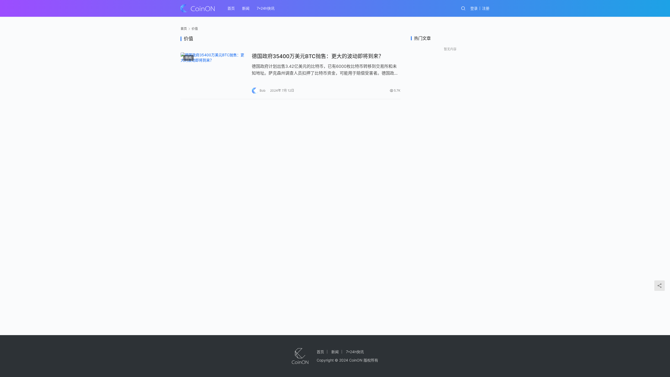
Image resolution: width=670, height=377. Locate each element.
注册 (485, 8)
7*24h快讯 (266, 8)
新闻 (245, 8)
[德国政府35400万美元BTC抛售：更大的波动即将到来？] (214, 73)
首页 (231, 8)
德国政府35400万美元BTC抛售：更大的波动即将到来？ (318, 56)
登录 (474, 8)
